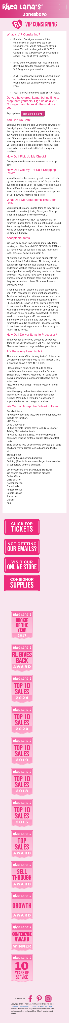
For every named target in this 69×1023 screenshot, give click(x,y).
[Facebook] (31, 998)
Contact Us (35, 1006)
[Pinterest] (39, 998)
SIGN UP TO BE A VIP (33, 113)
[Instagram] (48, 998)
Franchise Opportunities (20, 1006)
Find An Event (46, 1006)
